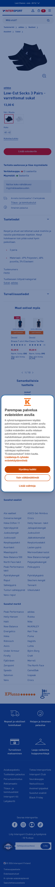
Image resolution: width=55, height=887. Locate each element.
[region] (27, 443)
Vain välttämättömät (27, 477)
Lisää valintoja (27, 486)
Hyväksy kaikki (27, 469)
